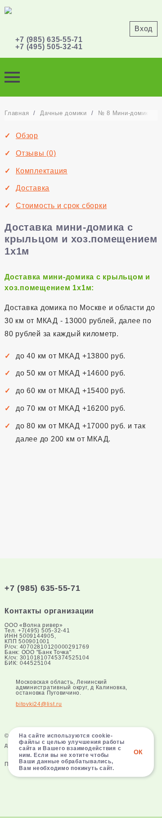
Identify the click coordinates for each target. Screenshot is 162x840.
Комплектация (42, 171)
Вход (144, 28)
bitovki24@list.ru (39, 704)
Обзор (27, 135)
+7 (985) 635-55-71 (49, 39)
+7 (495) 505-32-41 (49, 47)
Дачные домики (63, 113)
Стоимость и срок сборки (61, 205)
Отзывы (36, 153)
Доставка (33, 188)
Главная (16, 113)
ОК (139, 752)
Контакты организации (49, 611)
